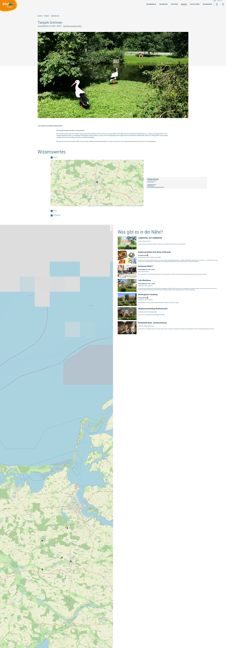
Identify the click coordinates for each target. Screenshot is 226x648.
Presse (215, 0)
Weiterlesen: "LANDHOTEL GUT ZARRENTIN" (169, 243)
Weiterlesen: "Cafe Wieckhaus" (169, 285)
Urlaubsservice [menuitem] (207, 4)
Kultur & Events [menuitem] (195, 4)
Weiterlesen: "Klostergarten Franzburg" (169, 299)
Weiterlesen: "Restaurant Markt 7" (169, 271)
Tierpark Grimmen (55, 15)
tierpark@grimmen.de (151, 184)
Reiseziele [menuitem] (184, 4)
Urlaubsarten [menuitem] (163, 4)
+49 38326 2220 (150, 185)
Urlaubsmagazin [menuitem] (151, 4)
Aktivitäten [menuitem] (174, 4)
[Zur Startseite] (9, 6)
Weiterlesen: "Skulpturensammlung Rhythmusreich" (169, 313)
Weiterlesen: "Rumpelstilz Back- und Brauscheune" (169, 327)
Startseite (40, 15)
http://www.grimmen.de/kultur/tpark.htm (155, 187)
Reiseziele (46, 15)
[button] (67, 528)
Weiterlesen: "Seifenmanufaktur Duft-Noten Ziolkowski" (169, 257)
